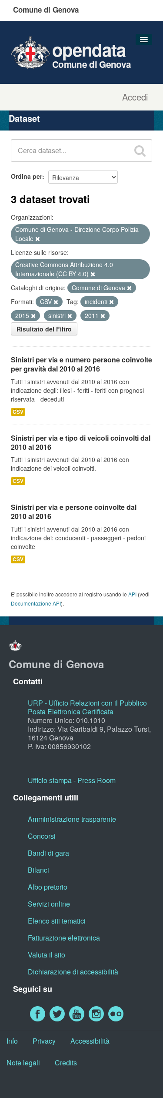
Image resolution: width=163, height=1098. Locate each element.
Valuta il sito (46, 955)
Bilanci (38, 870)
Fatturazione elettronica (64, 938)
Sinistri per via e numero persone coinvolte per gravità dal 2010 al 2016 (81, 364)
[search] (140, 150)
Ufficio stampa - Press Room (72, 780)
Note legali (23, 1063)
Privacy (44, 1041)
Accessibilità (90, 1041)
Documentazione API (36, 603)
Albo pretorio (47, 887)
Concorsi (42, 836)
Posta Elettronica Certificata (70, 711)
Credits (66, 1063)
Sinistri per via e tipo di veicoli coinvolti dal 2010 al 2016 (80, 442)
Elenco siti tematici (57, 921)
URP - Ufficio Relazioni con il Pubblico (87, 703)
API (132, 594)
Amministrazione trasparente (72, 819)
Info (12, 1041)
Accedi (135, 97)
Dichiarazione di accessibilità (73, 972)
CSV (18, 411)
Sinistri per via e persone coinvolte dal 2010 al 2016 (73, 511)
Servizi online (49, 904)
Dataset (24, 118)
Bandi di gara (48, 853)
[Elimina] (37, 238)
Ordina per (26, 176)
